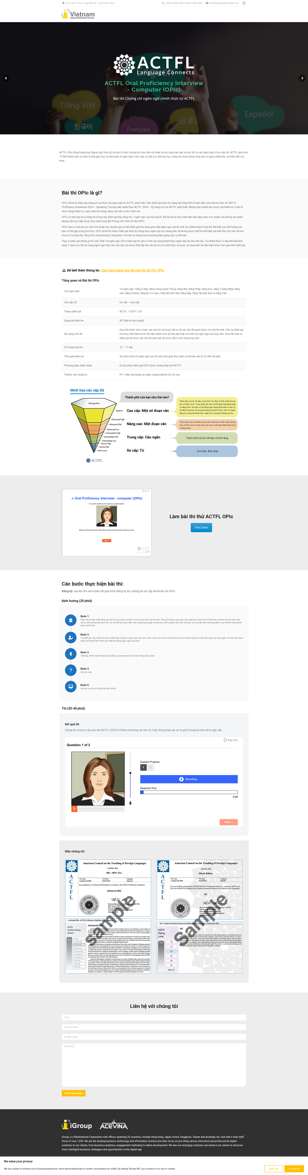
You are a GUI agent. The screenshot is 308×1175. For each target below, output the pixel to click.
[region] (154, 1166)
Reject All (273, 1168)
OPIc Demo (201, 527)
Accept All (294, 1168)
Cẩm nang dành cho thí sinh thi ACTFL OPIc (132, 270)
